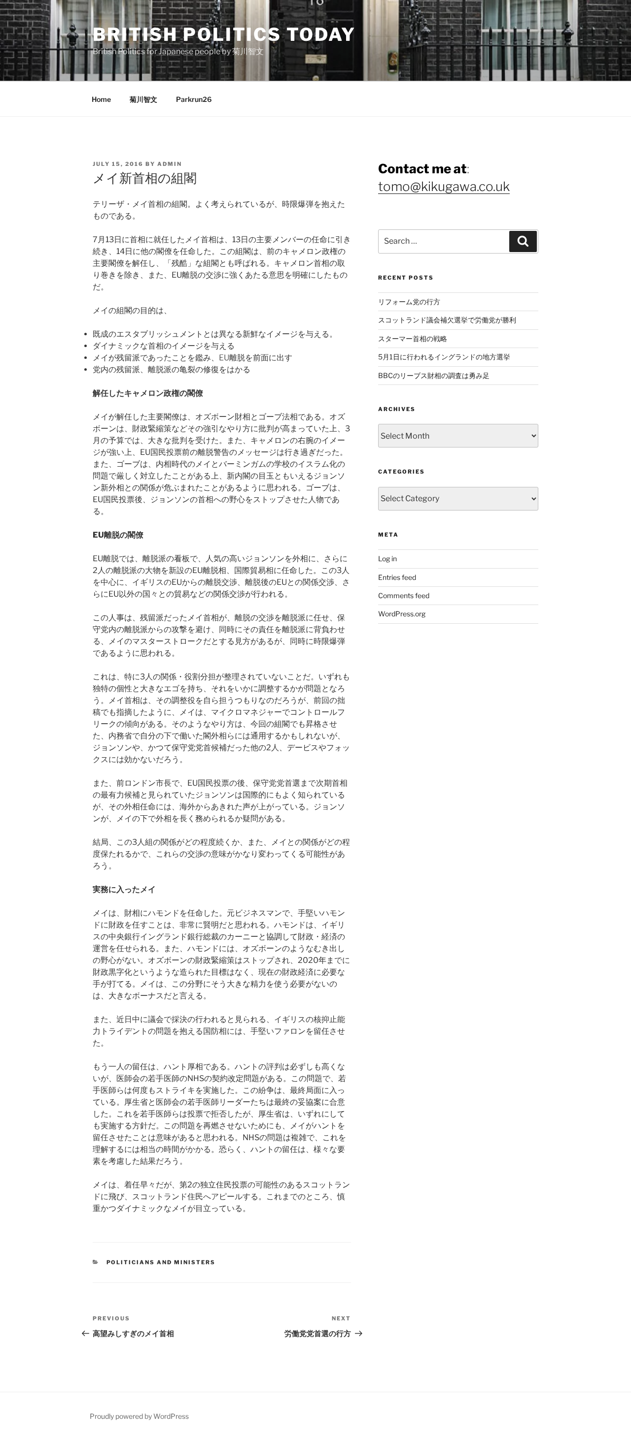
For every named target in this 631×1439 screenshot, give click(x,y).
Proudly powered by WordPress (139, 1416)
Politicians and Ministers (161, 1262)
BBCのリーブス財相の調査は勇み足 (434, 375)
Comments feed (403, 595)
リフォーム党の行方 (409, 301)
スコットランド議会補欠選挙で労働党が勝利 (447, 320)
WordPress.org (401, 613)
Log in (387, 558)
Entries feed (397, 577)
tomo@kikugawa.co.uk (444, 186)
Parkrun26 (193, 99)
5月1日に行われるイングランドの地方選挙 (444, 356)
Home (101, 99)
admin (169, 163)
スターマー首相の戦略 (412, 338)
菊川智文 (143, 99)
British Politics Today (224, 34)
